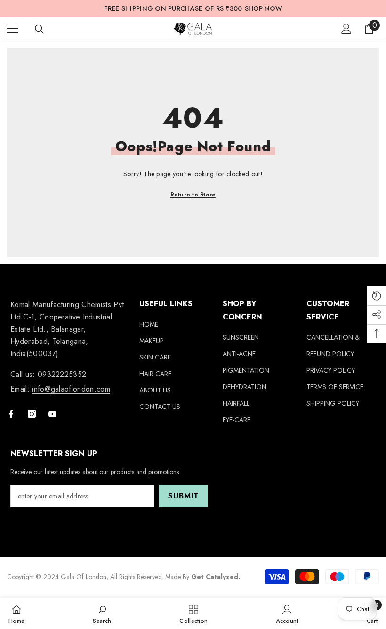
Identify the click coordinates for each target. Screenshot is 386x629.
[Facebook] (11, 414)
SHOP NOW (263, 8)
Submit (183, 495)
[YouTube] (52, 414)
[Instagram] (32, 414)
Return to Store (193, 194)
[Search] (39, 29)
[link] (102, 613)
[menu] (12, 28)
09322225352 (62, 374)
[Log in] (346, 29)
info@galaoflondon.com (71, 389)
